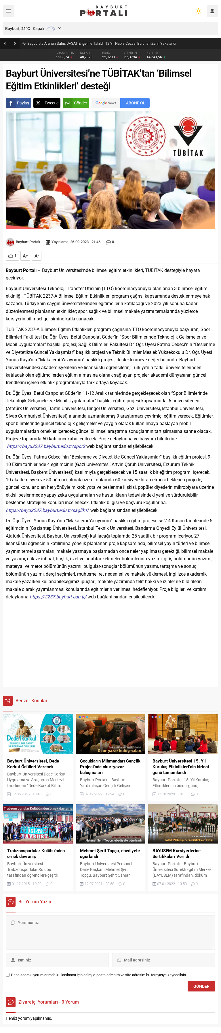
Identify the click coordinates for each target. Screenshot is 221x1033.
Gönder (80, 103)
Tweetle (51, 103)
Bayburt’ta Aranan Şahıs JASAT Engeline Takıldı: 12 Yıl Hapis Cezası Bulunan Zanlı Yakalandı (101, 43)
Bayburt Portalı (28, 242)
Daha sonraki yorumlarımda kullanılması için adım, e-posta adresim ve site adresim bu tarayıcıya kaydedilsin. (99, 975)
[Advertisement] (110, 644)
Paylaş (23, 103)
